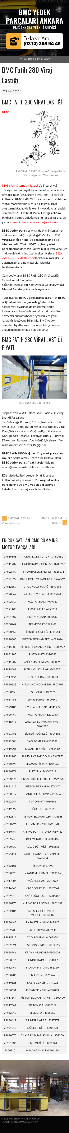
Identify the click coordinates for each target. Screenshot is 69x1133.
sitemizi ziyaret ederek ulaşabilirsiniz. (34, 222)
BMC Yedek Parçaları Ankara (34, 16)
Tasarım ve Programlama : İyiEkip (19, 1122)
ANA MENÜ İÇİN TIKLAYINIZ (36, 59)
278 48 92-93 (27, 258)
